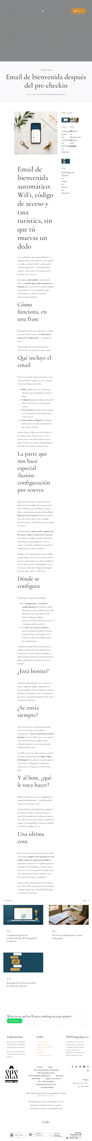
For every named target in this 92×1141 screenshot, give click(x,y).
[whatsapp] (88, 1067)
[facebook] (72, 1067)
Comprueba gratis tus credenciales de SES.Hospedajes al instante (22, 938)
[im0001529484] (74, 1133)
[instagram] (80, 1067)
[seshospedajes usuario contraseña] (65, 118)
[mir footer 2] (17, 1133)
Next (85, 900)
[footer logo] (36, 1133)
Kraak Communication (47, 1095)
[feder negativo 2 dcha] (55, 1133)
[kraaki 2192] (65, 160)
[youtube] (84, 1067)
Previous (8, 900)
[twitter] (76, 1067)
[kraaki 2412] (74, 118)
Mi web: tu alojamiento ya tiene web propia (75, 138)
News (63, 127)
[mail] (88, 1070)
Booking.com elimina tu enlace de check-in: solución (21, 984)
